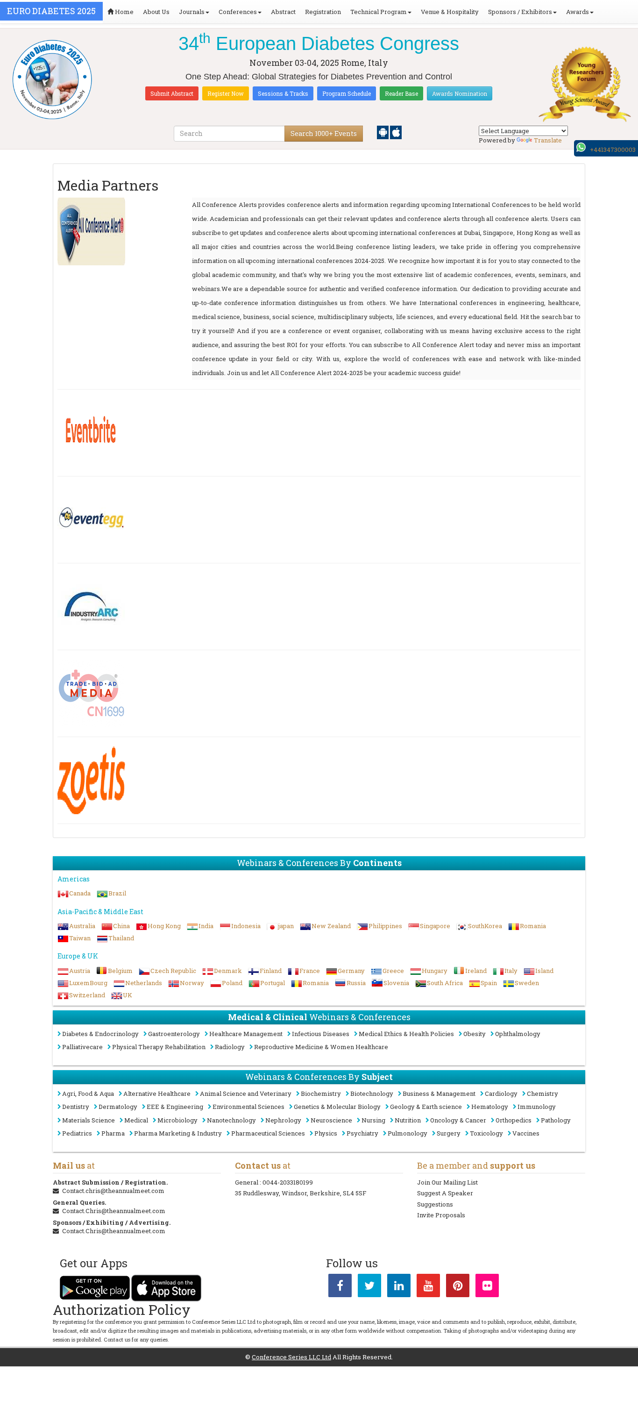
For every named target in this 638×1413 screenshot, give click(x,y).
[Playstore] (383, 132)
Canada (80, 893)
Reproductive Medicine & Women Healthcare (321, 1047)
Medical (136, 1120)
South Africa (445, 983)
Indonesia (246, 926)
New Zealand (331, 926)
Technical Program (378, 11)
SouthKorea (485, 926)
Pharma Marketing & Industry (178, 1133)
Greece (393, 970)
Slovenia (396, 983)
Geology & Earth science (426, 1106)
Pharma (113, 1133)
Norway (192, 983)
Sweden (527, 983)
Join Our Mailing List (447, 1182)
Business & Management (439, 1093)
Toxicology (486, 1133)
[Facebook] (340, 1287)
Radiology (230, 1047)
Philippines (385, 926)
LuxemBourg (88, 983)
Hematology (489, 1106)
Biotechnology (371, 1093)
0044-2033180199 (287, 1182)
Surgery (449, 1133)
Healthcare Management (246, 1034)
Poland (232, 983)
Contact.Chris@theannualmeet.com (113, 1211)
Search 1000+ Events (324, 133)
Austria (79, 970)
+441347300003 (613, 149)
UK (127, 995)
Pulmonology (407, 1133)
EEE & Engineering (175, 1106)
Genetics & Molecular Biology (337, 1106)
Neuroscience (331, 1120)
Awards (577, 11)
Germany (351, 970)
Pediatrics (77, 1133)
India (205, 926)
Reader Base (401, 93)
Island (544, 970)
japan (286, 926)
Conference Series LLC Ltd (291, 1357)
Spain (489, 983)
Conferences (238, 11)
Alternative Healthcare (157, 1093)
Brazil (117, 893)
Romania (533, 926)
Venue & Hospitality (450, 11)
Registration (323, 11)
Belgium (120, 970)
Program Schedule (346, 93)
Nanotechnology (231, 1120)
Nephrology (283, 1120)
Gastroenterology (174, 1034)
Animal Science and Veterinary (245, 1093)
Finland (271, 970)
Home (123, 11)
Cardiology (501, 1093)
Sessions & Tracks (283, 93)
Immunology (536, 1106)
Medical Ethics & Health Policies (406, 1034)
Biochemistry (321, 1093)
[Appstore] (396, 132)
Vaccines (525, 1133)
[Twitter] (369, 1287)
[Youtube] (428, 1287)
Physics (325, 1133)
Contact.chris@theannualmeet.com (113, 1190)
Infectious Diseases (320, 1034)
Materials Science (88, 1120)
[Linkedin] (399, 1287)
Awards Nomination (459, 93)
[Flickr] (487, 1287)
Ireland (476, 970)
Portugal (272, 983)
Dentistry (75, 1106)
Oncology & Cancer (458, 1120)
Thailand (121, 938)
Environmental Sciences (248, 1106)
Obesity (474, 1034)
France (309, 970)
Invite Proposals (441, 1215)
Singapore (435, 926)
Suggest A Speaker (445, 1193)
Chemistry (542, 1093)
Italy (510, 970)
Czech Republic (173, 970)
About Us (156, 11)
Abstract (283, 11)
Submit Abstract (171, 93)
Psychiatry (362, 1133)
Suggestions (435, 1204)
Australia (82, 926)
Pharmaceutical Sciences (268, 1133)
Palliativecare (82, 1047)
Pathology (556, 1120)
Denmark (228, 970)
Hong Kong (164, 926)
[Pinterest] (457, 1287)
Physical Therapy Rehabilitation (159, 1047)
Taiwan (80, 938)
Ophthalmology (517, 1034)
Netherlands (143, 983)
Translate (548, 140)
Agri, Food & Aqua (88, 1093)
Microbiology (177, 1120)
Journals (192, 11)
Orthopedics (514, 1120)
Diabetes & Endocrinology (100, 1034)
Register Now (225, 93)
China (121, 926)
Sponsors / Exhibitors (520, 11)
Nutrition (408, 1120)
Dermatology (118, 1106)
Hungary (434, 970)
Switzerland (87, 995)
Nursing (373, 1120)
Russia (356, 983)
